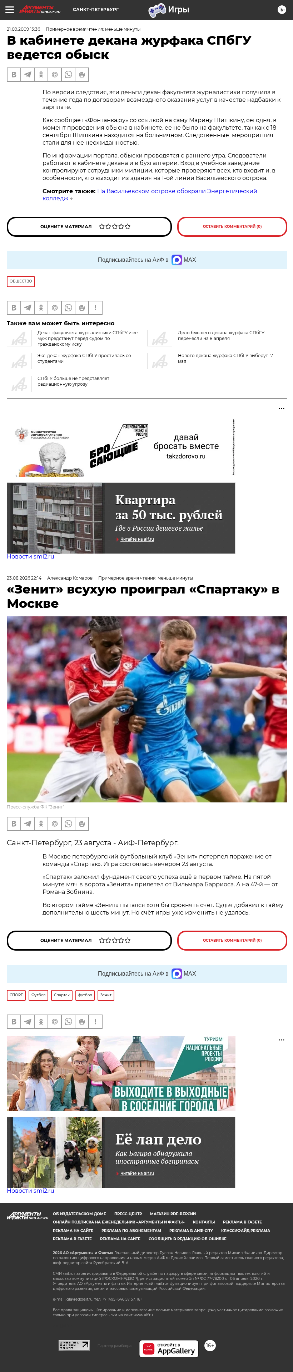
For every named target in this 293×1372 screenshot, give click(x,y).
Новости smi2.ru (30, 556)
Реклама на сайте (73, 1230)
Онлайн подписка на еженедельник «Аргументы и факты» (119, 1222)
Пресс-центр (128, 1214)
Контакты (204, 1222)
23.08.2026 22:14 (24, 578)
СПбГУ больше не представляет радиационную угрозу (73, 381)
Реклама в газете (242, 1222)
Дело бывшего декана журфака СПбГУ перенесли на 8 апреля (221, 335)
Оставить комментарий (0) (232, 226)
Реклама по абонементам (131, 1230)
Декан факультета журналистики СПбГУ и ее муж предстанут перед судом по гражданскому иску (88, 338)
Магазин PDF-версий (173, 1214)
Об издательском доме (79, 1214)
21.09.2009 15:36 (23, 29)
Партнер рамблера (114, 1345)
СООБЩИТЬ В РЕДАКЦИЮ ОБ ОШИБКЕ (188, 1239)
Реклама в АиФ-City (191, 1230)
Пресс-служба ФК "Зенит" (35, 807)
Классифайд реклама (245, 1230)
